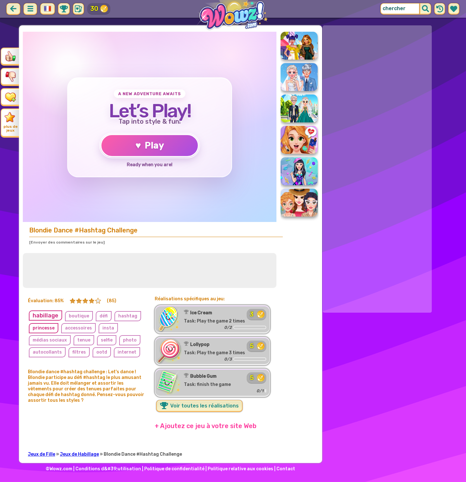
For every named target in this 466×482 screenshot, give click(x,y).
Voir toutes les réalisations (204, 406)
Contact (285, 469)
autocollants (47, 352)
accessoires (78, 328)
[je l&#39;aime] (10, 56)
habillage (45, 315)
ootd (101, 352)
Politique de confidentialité (174, 469)
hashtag (127, 316)
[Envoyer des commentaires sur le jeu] (67, 242)
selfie (107, 340)
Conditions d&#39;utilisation (108, 469)
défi (104, 316)
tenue (83, 340)
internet (127, 352)
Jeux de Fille (41, 454)
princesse (44, 328)
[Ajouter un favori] (10, 96)
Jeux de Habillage (79, 454)
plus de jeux (10, 128)
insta (108, 328)
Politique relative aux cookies (240, 469)
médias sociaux (50, 340)
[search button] (425, 9)
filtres (79, 352)
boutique (79, 316)
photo (130, 340)
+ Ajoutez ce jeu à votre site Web (205, 426)
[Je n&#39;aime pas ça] (10, 76)
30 (94, 8)
